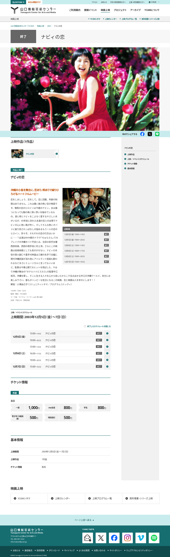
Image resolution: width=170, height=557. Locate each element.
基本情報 (130, 168)
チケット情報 (132, 163)
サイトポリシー (116, 550)
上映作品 (130, 154)
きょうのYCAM (17, 2)
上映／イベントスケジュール (138, 158)
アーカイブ (135, 10)
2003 (49, 26)
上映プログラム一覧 (129, 18)
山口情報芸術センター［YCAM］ (22, 26)
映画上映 (105, 10)
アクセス (94, 2)
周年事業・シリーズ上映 (150, 18)
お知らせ (104, 2)
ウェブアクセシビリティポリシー (139, 550)
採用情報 (41, 550)
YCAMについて (151, 10)
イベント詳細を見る (70, 333)
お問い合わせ (99, 550)
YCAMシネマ (95, 18)
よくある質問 (84, 550)
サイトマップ (69, 550)
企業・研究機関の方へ (136, 2)
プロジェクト (120, 10)
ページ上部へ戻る (83, 519)
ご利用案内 (74, 10)
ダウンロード (54, 550)
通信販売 (28, 550)
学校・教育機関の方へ (118, 2)
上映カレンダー (111, 18)
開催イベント (90, 10)
